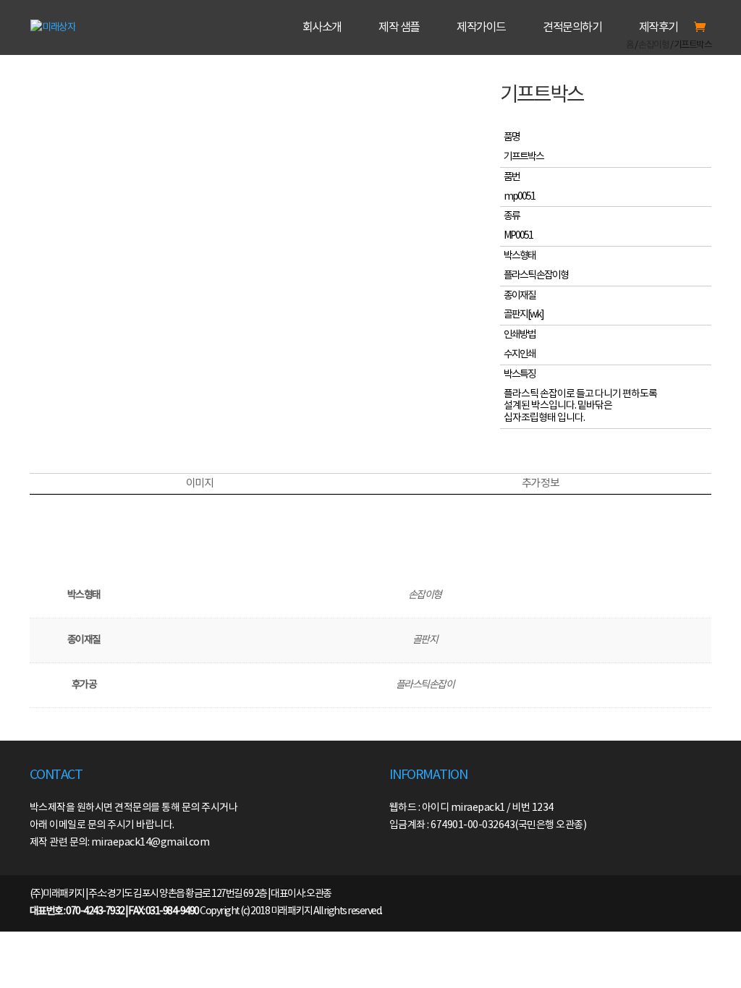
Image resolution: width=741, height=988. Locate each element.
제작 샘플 (399, 28)
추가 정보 (540, 483)
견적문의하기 (572, 28)
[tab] (199, 484)
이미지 (199, 483)
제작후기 (658, 28)
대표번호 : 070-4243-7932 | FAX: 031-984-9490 (114, 911)
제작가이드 (481, 28)
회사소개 (322, 28)
